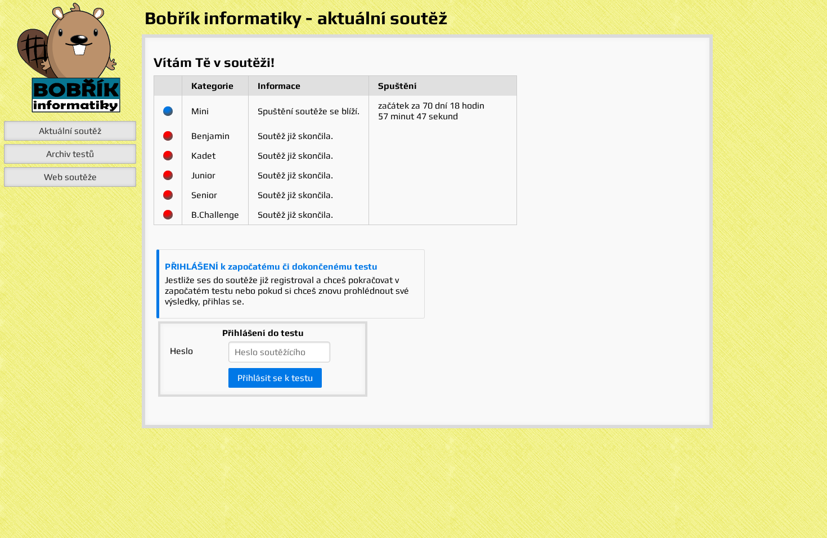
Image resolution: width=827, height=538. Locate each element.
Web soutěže (70, 177)
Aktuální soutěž (70, 130)
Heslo (181, 351)
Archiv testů (70, 154)
